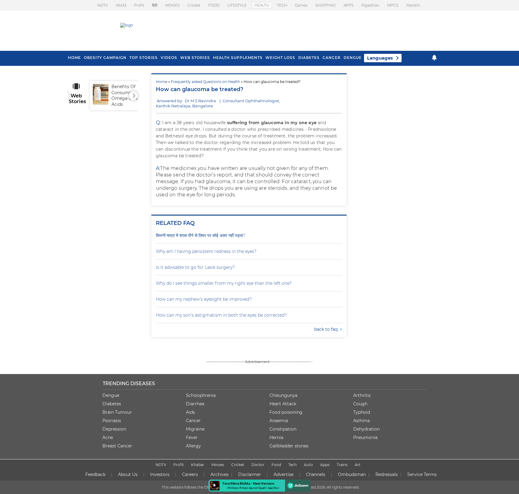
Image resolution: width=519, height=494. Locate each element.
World (121, 5)
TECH (282, 5)
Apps (324, 464)
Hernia (276, 437)
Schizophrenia (201, 395)
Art (357, 464)
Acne (107, 437)
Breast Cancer (117, 446)
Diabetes (111, 404)
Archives (220, 474)
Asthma (361, 420)
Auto (308, 464)
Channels (315, 474)
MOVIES (172, 5)
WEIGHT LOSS (280, 57)
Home (161, 81)
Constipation (282, 429)
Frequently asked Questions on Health (205, 81)
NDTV (102, 5)
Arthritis (362, 395)
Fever (192, 437)
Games (301, 5)
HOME (74, 57)
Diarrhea (195, 404)
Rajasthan (370, 5)
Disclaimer (249, 474)
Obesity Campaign (105, 57)
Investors (159, 474)
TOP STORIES (143, 57)
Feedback (95, 474)
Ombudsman (352, 474)
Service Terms (422, 474)
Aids (190, 412)
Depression (114, 429)
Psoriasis (111, 420)
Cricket (193, 5)
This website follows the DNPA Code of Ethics (201, 487)
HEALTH (261, 5)
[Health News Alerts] (434, 57)
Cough (360, 404)
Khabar (197, 464)
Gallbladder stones (288, 446)
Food (276, 464)
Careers (190, 474)
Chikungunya (283, 395)
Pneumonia (365, 437)
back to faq (327, 329)
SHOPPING (325, 5)
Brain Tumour (117, 412)
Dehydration (366, 429)
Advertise (283, 474)
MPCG (393, 5)
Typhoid (361, 412)
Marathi (413, 5)
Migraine (195, 429)
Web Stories (195, 57)
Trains (342, 464)
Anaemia (278, 420)
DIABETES (309, 57)
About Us (128, 474)
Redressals (386, 474)
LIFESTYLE (237, 5)
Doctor (257, 464)
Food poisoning (285, 412)
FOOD (214, 5)
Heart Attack (282, 404)
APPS (349, 5)
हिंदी (154, 5)
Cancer (332, 57)
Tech (292, 464)
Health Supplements (238, 57)
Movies (217, 464)
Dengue (353, 57)
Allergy (193, 446)
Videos (169, 57)
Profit (139, 5)
